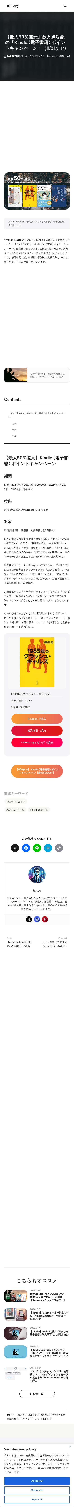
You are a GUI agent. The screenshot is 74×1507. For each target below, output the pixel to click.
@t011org (64, 56)
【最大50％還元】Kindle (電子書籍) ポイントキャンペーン (36, 415)
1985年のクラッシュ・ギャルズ (30, 694)
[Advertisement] (37, 124)
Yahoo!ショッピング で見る (37, 742)
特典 (14, 430)
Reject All (37, 1499)
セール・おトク (16, 801)
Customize (37, 1490)
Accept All (37, 1480)
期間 (14, 423)
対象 (14, 436)
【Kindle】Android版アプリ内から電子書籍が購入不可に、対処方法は (49, 1333)
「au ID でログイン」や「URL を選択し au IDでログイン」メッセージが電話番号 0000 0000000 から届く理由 (49, 1376)
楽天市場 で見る (37, 730)
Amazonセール (16, 810)
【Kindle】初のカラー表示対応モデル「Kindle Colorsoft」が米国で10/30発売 (49, 1315)
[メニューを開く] (65, 6)
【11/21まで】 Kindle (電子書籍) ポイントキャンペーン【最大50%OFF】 (37, 771)
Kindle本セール (39, 810)
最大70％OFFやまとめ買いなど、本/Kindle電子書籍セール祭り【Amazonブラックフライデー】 (48, 1297)
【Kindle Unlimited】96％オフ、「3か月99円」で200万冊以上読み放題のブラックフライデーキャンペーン (49, 1354)
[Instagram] (37, 919)
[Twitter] (29, 919)
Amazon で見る (37, 718)
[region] (37, 1475)
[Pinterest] (45, 919)
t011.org (13, 6)
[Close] (70, 1447)
